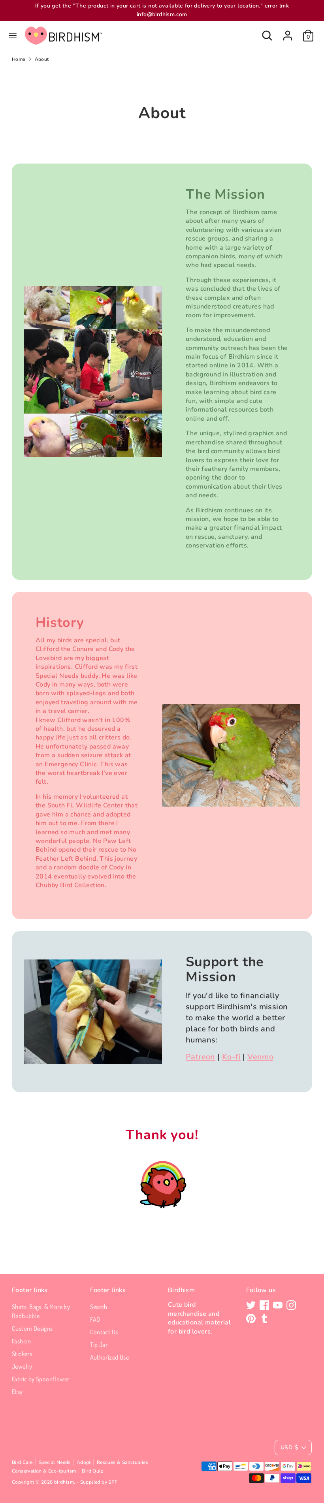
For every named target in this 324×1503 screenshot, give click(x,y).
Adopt (84, 1462)
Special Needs (55, 1462)
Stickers (22, 1354)
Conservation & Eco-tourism (44, 1471)
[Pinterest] (251, 1318)
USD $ (289, 1447)
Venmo (260, 1057)
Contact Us (104, 1332)
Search (98, 1307)
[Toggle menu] (13, 35)
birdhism (64, 1482)
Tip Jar (99, 1345)
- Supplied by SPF (97, 1482)
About (42, 59)
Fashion (21, 1341)
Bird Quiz (92, 1471)
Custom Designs (32, 1328)
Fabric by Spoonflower (40, 1379)
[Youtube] (278, 1305)
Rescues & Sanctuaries (122, 1462)
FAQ (95, 1319)
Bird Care (22, 1462)
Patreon (200, 1057)
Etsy (17, 1392)
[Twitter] (251, 1305)
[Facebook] (264, 1305)
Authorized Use (109, 1357)
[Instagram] (291, 1305)
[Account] (288, 32)
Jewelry (22, 1366)
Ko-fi (231, 1057)
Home (18, 59)
